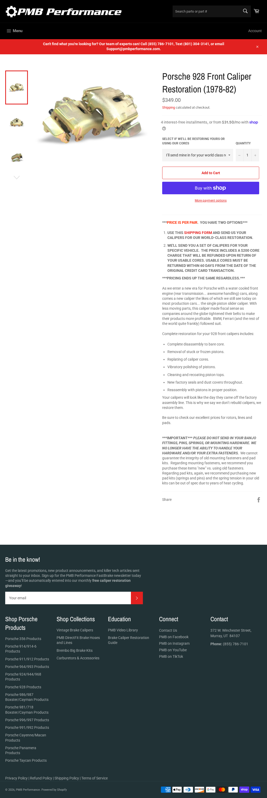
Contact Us (168, 630)
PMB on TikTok (171, 656)
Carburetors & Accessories (78, 658)
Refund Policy (41, 778)
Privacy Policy (16, 778)
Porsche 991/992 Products (27, 727)
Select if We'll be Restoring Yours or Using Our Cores (193, 141)
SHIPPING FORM (198, 233)
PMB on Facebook (174, 637)
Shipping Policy (66, 778)
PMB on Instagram (174, 643)
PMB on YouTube (173, 650)
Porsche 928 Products (23, 687)
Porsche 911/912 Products (27, 659)
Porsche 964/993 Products (27, 667)
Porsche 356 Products (23, 639)
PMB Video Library (123, 630)
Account (255, 31)
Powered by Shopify (54, 789)
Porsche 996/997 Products (27, 720)
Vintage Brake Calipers (75, 630)
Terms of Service (94, 778)
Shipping (168, 107)
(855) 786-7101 (229, 644)
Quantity (243, 143)
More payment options (211, 200)
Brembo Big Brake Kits (75, 650)
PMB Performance (28, 789)
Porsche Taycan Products (26, 760)
